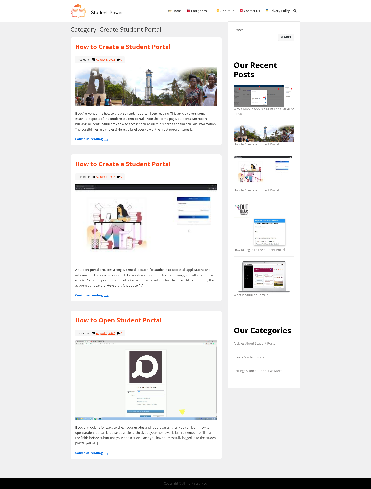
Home (176, 11)
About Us (227, 11)
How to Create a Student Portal (123, 46)
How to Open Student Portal (118, 320)
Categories (198, 11)
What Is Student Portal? (251, 295)
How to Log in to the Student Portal (259, 250)
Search (239, 30)
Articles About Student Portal (255, 343)
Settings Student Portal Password (258, 371)
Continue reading (89, 139)
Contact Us (251, 11)
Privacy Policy (279, 11)
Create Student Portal (249, 357)
